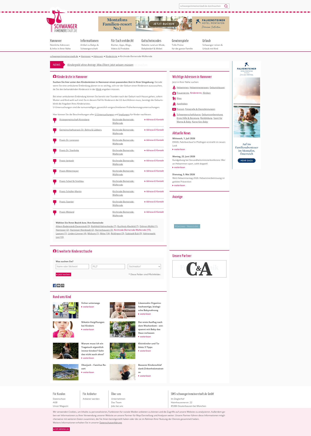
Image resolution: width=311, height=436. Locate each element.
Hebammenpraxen (199, 87)
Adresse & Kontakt (155, 119)
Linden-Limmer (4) (77, 233)
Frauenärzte (183, 92)
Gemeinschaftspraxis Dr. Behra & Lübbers (80, 129)
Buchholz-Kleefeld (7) (128, 226)
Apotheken (182, 103)
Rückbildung (206, 118)
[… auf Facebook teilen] (55, 285)
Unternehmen (118, 398)
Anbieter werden (91, 398)
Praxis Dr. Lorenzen (69, 140)
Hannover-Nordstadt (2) (82, 229)
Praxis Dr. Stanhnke (69, 150)
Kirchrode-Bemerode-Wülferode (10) (132, 229)
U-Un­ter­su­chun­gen (104, 114)
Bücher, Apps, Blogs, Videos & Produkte (122, 44)
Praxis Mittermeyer (69, 170)
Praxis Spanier (66, 201)
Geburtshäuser (217, 87)
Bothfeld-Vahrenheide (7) (103, 226)
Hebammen (183, 87)
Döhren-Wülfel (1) (148, 226)
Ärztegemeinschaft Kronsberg (74, 119)
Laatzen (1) (61, 233)
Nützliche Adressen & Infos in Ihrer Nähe (60, 44)
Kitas (179, 98)
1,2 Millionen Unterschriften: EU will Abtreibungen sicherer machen (107, 64)
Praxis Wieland (66, 211)
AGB (55, 402)
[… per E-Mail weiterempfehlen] (58, 285)
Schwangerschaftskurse (189, 114)
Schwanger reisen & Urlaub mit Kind (212, 44)
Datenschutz (59, 398)
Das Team (116, 402)
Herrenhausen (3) (104, 229)
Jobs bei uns (117, 406)
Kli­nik (98, 89)
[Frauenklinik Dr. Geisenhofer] (199, 269)
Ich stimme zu (62, 429)
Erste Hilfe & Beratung (188, 118)
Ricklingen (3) (117, 233)
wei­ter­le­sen (179, 149)
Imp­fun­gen (124, 114)
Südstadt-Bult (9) (133, 233)
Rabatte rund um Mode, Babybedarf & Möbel (153, 44)
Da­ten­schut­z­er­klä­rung (111, 422)
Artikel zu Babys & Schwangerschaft (89, 44)
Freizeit (180, 109)
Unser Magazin (60, 406)
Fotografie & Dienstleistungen (200, 109)
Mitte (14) (105, 233)
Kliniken (207, 92)
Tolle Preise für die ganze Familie (182, 44)
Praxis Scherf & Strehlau (71, 181)
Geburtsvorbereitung (212, 114)
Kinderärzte (196, 92)
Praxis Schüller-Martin (70, 191)
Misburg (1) (93, 233)
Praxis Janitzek (66, 160)
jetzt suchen (64, 274)
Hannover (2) (62, 229)
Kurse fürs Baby (200, 121)
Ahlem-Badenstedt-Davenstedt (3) (73, 226)
